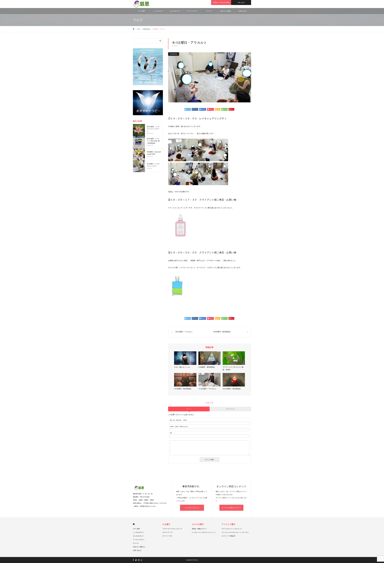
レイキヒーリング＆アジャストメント (204, 532)
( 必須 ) (178, 420)
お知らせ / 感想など (225, 12)
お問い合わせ (242, 11)
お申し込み (241, 2)
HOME (134, 524)
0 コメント (189, 409)
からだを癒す (198, 524)
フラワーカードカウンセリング (172, 529)
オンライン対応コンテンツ (231, 508)
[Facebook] (133, 560)
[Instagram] (139, 560)
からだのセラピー (175, 11)
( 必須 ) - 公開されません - (179, 426)
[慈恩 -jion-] (141, 4)
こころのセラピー (158, 11)
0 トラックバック (230, 409)
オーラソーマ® (167, 536)
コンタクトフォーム (192, 508)
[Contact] (141, 560)
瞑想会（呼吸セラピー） (199, 529)
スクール (209, 11)
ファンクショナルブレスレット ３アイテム (235, 532)
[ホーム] (133, 29)
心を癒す (166, 524)
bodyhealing (173, 54)
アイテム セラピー (192, 11)
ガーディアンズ (167, 532)
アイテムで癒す (229, 524)
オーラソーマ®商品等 (228, 536)
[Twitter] (136, 560)
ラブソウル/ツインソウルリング (232, 529)
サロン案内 (141, 11)
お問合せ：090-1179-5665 (221, 2)
